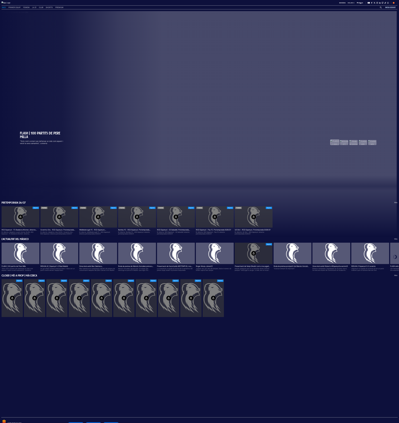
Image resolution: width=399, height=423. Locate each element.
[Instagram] (377, 3)
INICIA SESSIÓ (390, 7)
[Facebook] (372, 3)
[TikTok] (385, 3)
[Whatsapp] (388, 3)
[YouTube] (369, 3)
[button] (395, 257)
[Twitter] (374, 3)
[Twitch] (382, 3)
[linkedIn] (380, 3)
